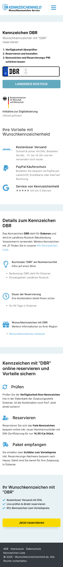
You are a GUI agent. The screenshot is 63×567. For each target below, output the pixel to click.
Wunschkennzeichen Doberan (27, 333)
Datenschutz (33, 548)
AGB (5, 548)
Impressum (17, 548)
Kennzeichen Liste (14, 552)
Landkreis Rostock (31, 84)
